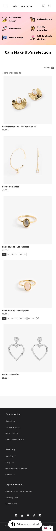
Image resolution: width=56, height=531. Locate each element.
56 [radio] (16, 254)
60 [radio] (25, 254)
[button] (5, 6)
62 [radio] (29, 318)
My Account (10, 421)
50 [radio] (4, 254)
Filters (47, 67)
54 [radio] (12, 254)
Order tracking (11, 433)
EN (50, 528)
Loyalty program (12, 427)
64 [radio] (33, 318)
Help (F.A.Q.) (10, 456)
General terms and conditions (18, 491)
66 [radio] (37, 318)
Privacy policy (11, 497)
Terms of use (11, 503)
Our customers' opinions (16, 468)
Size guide (9, 462)
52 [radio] (8, 254)
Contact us (10, 474)
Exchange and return (14, 439)
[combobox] (47, 528)
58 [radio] (21, 254)
